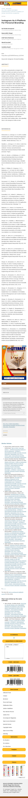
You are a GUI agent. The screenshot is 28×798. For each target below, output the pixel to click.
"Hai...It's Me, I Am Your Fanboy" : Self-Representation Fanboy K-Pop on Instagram (15, 449)
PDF (5, 383)
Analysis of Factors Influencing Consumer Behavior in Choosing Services (15, 546)
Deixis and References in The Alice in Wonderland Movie (15, 509)
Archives (8, 8)
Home (3, 8)
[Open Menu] (1, 3)
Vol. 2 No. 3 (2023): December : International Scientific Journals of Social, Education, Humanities (13, 11)
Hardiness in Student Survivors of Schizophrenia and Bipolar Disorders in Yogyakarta (15, 533)
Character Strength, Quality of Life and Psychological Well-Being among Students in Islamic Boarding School (15, 560)
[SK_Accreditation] (14, 638)
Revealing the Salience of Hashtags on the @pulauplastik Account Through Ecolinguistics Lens (13, 480)
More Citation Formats (9, 413)
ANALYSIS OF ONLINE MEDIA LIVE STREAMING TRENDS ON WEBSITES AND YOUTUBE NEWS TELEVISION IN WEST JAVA (15, 606)
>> (5, 588)
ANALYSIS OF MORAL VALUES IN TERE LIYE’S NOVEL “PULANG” (15, 521)
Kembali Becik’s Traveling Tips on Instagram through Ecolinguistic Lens (15, 496)
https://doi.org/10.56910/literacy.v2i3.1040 (13, 55)
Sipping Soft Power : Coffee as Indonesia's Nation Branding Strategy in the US (15, 462)
